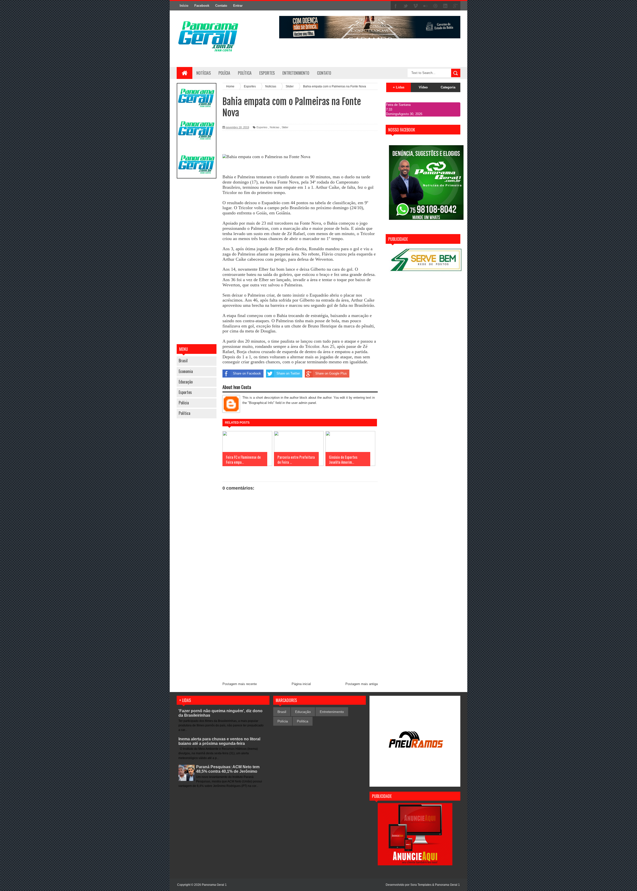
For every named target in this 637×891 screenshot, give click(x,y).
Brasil (183, 361)
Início (184, 5)
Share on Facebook (247, 373)
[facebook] (396, 6)
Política (184, 413)
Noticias (274, 127)
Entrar (238, 5)
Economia (186, 371)
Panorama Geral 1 (447, 885)
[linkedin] (445, 6)
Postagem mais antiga (361, 684)
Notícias (203, 73)
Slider (285, 127)
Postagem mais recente (239, 684)
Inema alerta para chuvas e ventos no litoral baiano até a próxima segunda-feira (219, 741)
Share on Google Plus (331, 373)
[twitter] (406, 6)
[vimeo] (416, 6)
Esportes (185, 392)
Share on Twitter (288, 373)
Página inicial (301, 684)
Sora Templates (420, 885)
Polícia (224, 73)
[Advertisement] (196, 262)
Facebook (201, 5)
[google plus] (455, 6)
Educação (186, 382)
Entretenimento (332, 712)
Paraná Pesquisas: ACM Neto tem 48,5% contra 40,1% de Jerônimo (228, 769)
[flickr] (425, 6)
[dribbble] (435, 6)
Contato (221, 5)
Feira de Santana (398, 105)
